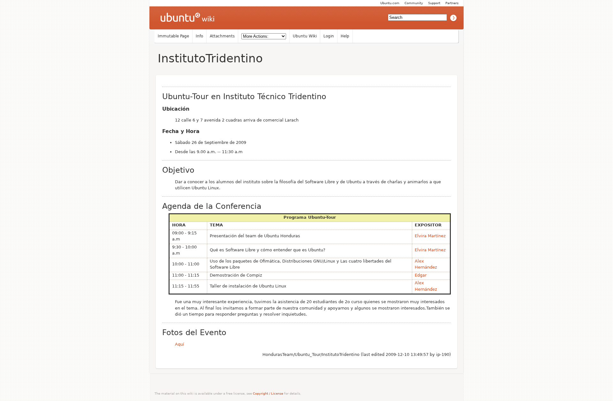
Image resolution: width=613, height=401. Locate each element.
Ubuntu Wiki (305, 36)
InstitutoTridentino (210, 58)
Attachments (222, 36)
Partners (451, 3)
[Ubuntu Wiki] (187, 17)
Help (345, 36)
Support (434, 3)
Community (414, 3)
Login (328, 36)
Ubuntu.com (389, 3)
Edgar (421, 275)
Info (199, 36)
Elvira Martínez (430, 235)
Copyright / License (268, 393)
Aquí (179, 344)
